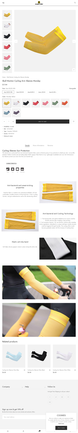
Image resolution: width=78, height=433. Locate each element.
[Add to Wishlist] (74, 121)
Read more (61, 423)
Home (3, 77)
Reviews (50, 145)
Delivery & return (8, 136)
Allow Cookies (61, 428)
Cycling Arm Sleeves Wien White (61, 370)
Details (27, 145)
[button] (74, 3)
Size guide (72, 88)
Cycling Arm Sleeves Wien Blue (10, 370)
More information (38, 145)
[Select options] (24, 370)
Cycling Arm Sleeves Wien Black (36, 370)
